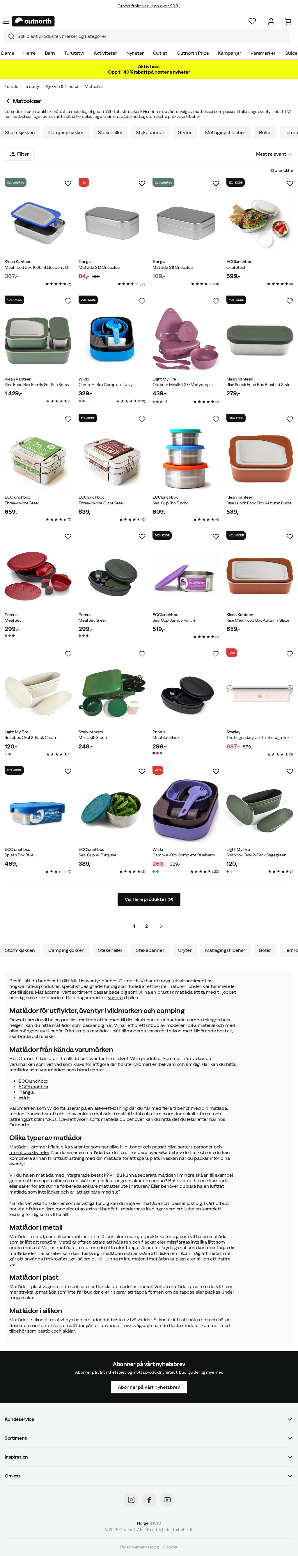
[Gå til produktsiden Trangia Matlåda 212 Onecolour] (112, 223)
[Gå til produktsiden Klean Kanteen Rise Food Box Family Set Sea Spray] (38, 340)
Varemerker (263, 53)
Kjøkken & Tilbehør (62, 86)
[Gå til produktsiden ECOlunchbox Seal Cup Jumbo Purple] (185, 576)
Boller (265, 132)
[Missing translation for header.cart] (288, 21)
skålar (201, 1175)
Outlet (160, 53)
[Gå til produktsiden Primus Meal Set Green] (112, 576)
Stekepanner (150, 132)
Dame (7, 53)
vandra (115, 997)
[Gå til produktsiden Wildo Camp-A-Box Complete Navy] (112, 340)
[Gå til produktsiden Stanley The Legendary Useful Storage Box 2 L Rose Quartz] (259, 693)
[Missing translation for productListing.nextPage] (161, 926)
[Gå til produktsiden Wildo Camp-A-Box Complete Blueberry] (185, 811)
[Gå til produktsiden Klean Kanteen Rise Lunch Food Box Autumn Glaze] (259, 458)
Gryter (185, 132)
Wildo (24, 1097)
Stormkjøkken (20, 132)
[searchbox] (152, 36)
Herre (29, 53)
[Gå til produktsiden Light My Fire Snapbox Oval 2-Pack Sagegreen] (259, 811)
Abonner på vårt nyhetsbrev (149, 1387)
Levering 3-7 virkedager (149, 11)
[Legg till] (68, 183)
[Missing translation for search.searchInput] (9, 36)
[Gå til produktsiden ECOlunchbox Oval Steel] (259, 223)
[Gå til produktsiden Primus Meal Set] (38, 576)
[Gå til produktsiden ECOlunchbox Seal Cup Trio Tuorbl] (185, 458)
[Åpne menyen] (6, 21)
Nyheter (135, 53)
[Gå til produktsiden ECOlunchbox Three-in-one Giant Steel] (112, 458)
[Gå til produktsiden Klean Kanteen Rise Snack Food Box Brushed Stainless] (259, 340)
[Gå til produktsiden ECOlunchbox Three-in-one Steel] (38, 458)
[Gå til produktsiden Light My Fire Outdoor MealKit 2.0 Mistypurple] (185, 340)
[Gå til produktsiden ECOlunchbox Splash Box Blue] (38, 811)
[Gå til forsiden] (33, 21)
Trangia (26, 1092)
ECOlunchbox (33, 1081)
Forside (11, 86)
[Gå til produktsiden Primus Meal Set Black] (185, 693)
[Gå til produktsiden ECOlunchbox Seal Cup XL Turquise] (112, 811)
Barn (50, 53)
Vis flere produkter (149, 899)
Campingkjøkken (66, 132)
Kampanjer (229, 53)
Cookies (170, 1547)
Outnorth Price (193, 53)
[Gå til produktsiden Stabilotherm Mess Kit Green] (112, 693)
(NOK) (149, 1523)
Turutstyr (74, 53)
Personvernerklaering (139, 1547)
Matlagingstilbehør (225, 132)
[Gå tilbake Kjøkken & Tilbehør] (9, 100)
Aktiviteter (105, 53)
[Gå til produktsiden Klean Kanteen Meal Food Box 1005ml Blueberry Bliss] (38, 223)
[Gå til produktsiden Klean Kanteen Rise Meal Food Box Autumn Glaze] (259, 576)
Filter (23, 154)
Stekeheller (110, 132)
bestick (45, 1330)
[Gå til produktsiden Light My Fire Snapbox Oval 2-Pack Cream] (38, 693)
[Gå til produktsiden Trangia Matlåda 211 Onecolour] (185, 223)
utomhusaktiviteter (29, 1152)
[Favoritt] (252, 21)
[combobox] (146, 36)
